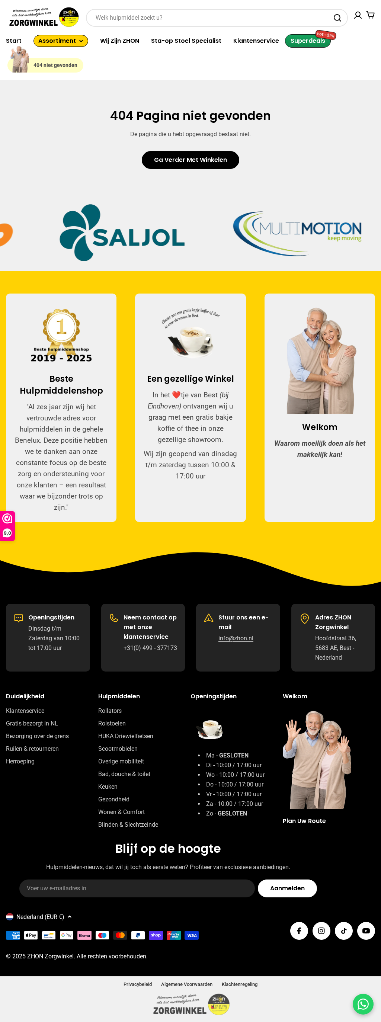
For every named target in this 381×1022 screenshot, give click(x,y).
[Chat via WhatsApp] (363, 1004)
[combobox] (217, 18)
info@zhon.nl (235, 638)
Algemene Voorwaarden (186, 984)
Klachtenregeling (239, 984)
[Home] (19, 59)
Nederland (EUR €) (40, 916)
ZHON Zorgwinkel (50, 956)
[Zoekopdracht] (337, 17)
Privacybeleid (138, 984)
